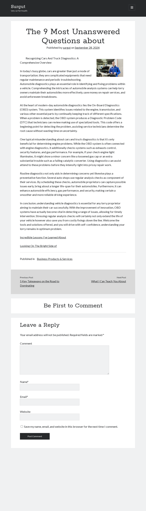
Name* (24, 381)
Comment (26, 343)
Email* (24, 396)
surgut (67, 47)
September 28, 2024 (87, 47)
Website (25, 411)
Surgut (18, 7)
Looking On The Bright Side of (38, 246)
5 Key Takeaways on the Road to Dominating (39, 283)
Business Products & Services (54, 258)
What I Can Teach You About (108, 281)
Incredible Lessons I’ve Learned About (43, 237)
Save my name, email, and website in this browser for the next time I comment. (71, 426)
